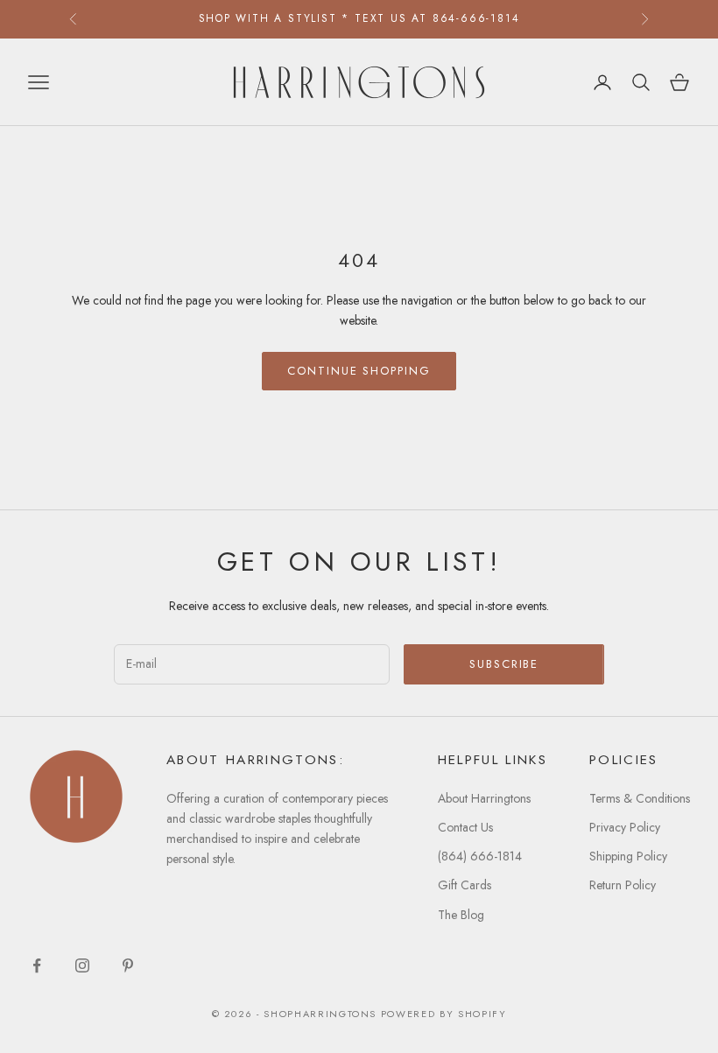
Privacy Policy (624, 827)
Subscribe (504, 664)
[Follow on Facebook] (37, 965)
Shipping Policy (628, 856)
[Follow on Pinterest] (128, 965)
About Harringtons (484, 798)
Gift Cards (464, 885)
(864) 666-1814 (480, 856)
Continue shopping (359, 370)
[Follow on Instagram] (82, 965)
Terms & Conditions (639, 798)
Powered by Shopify (444, 1014)
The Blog (461, 914)
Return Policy (622, 885)
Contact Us (465, 827)
